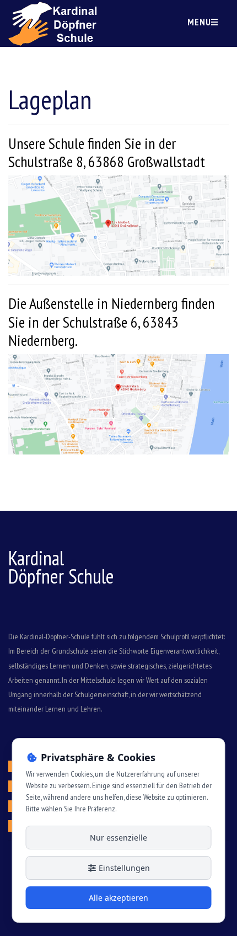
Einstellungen (123, 868)
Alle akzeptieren (118, 897)
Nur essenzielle (118, 837)
